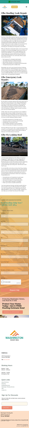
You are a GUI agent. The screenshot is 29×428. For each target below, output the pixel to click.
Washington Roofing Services (8, 386)
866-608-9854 (6, 359)
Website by (22, 424)
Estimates (4, 383)
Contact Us (4, 390)
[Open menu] (26, 7)
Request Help (14, 290)
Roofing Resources (6, 385)
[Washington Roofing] (4, 6)
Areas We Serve (5, 382)
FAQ (3, 388)
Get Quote (14, 6)
